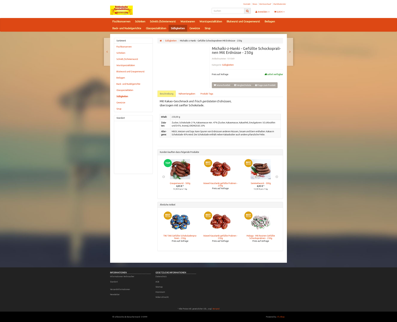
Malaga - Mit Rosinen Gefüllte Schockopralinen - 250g (261, 236)
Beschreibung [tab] (166, 93)
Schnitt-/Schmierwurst (163, 21)
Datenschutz (161, 276)
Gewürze (195, 28)
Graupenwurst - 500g (180, 183)
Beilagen (270, 21)
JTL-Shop (281, 317)
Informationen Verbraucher (122, 276)
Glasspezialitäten (156, 28)
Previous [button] (163, 177)
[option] (180, 177)
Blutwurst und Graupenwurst (243, 21)
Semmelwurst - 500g (261, 183)
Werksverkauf (265, 4)
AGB (157, 282)
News (255, 4)
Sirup (207, 28)
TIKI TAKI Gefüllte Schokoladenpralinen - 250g (180, 236)
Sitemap (159, 287)
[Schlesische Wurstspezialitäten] (138, 10)
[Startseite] (161, 40)
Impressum (160, 292)
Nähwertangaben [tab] (187, 93)
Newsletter (115, 294)
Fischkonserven (121, 21)
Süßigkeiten (178, 28)
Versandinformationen (120, 289)
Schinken (140, 21)
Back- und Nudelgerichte (126, 28)
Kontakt (246, 4)
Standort (114, 282)
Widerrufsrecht (162, 297)
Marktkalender (279, 4)
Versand (215, 309)
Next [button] (277, 177)
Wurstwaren (188, 21)
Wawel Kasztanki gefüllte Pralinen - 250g (220, 184)
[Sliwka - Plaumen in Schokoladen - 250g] (107, 52)
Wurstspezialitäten (211, 21)
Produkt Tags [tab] (207, 93)
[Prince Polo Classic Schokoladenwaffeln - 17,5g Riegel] (290, 52)
